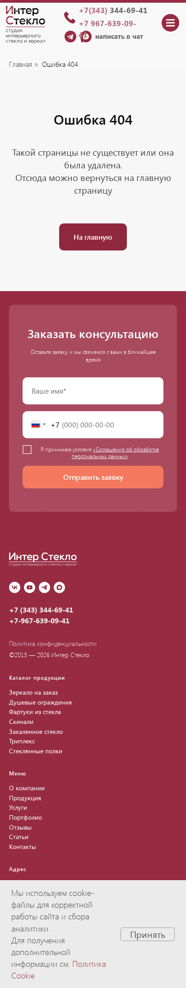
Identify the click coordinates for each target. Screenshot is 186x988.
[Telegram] (44, 587)
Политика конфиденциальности (53, 643)
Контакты (22, 846)
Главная (20, 64)
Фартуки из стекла (35, 711)
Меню (17, 773)
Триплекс (22, 741)
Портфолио (25, 817)
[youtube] (29, 587)
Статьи (18, 836)
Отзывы (20, 827)
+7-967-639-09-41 (39, 620)
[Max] (59, 587)
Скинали (21, 721)
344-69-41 (113, 10)
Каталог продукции (37, 677)
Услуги (18, 807)
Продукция (25, 797)
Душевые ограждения (40, 702)
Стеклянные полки (35, 751)
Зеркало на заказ (33, 692)
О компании (27, 788)
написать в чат (119, 36)
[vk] (14, 587)
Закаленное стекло (36, 731)
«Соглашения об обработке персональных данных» (115, 452)
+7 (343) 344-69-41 (41, 609)
